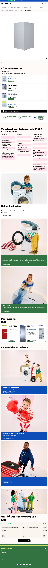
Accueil (2, 10)
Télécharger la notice (7, 215)
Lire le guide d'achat (6, 311)
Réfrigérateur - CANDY (18, 10)
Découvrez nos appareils (24, 541)
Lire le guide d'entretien (7, 264)
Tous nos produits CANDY (9, 10)
